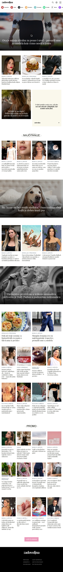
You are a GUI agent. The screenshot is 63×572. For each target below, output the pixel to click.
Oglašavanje (27, 564)
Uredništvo (26, 562)
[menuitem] (56, 2)
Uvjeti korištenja (37, 559)
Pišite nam (26, 559)
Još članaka (31, 539)
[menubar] (56, 2)
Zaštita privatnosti (37, 562)
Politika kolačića (37, 564)
